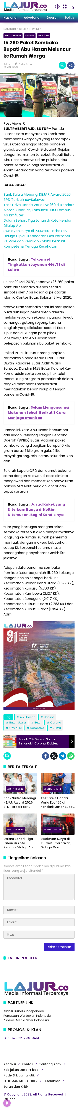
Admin (7, 64)
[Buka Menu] (64, 6)
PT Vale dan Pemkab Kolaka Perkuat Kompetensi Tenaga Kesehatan (34, 244)
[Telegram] (62, 756)
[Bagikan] (71, 65)
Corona (55, 722)
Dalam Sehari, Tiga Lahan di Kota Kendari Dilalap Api (18, 843)
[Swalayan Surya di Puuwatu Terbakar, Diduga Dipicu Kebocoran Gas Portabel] (58, 824)
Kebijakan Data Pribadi (21, 1070)
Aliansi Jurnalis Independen (23, 1011)
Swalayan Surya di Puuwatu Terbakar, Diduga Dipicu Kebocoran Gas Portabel (36, 233)
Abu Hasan (27, 717)
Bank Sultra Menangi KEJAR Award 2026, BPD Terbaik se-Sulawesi (37, 197)
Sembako (37, 728)
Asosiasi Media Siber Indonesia (26, 1020)
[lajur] (25, 6)
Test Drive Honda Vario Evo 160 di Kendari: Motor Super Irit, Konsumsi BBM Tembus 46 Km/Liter (38, 210)
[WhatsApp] (71, 756)
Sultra (57, 728)
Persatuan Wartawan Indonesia (27, 1015)
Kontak (27, 1064)
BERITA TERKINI (13, 35)
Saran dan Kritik (15, 1086)
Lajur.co (9, 1099)
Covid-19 (15, 728)
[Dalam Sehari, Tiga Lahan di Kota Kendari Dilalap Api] (20, 824)
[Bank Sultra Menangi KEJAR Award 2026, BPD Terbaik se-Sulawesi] (20, 783)
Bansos (49, 717)
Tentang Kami (50, 1064)
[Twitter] (54, 756)
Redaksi (9, 1064)
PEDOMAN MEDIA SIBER (20, 1081)
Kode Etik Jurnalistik (19, 1075)
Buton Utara (17, 722)
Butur (38, 722)
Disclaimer (52, 1081)
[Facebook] (45, 756)
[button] (57, 6)
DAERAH (29, 35)
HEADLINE (43, 35)
